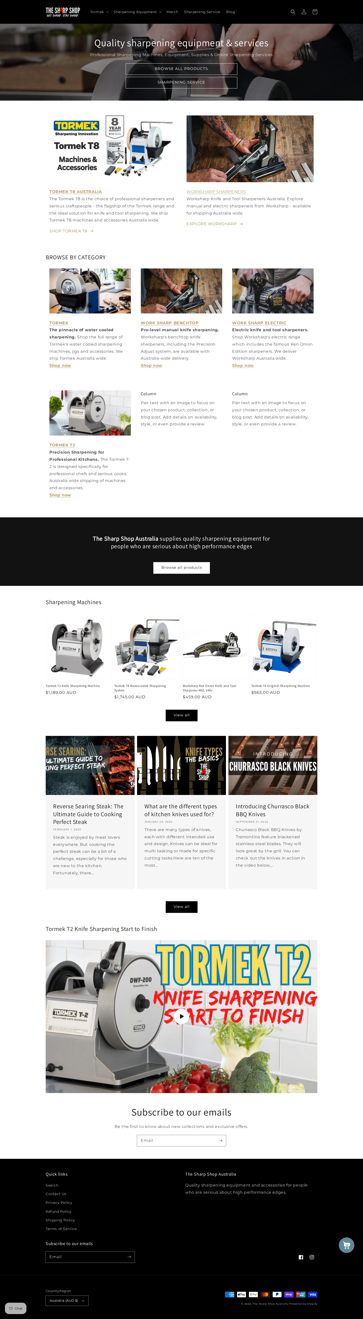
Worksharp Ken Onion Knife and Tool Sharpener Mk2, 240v (209, 688)
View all (182, 715)
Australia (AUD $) (64, 1300)
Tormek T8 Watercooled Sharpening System (140, 688)
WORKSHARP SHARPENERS (216, 191)
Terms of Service (61, 1229)
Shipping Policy (60, 1220)
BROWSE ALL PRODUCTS (181, 68)
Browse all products (181, 567)
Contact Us (56, 1194)
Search (52, 1185)
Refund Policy (59, 1211)
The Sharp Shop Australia (271, 1303)
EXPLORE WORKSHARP (211, 223)
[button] (99, 12)
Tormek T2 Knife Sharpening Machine (73, 686)
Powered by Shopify (303, 1303)
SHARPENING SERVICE (181, 82)
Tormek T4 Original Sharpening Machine (280, 686)
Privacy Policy (59, 1202)
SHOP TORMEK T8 (68, 231)
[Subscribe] (220, 1140)
